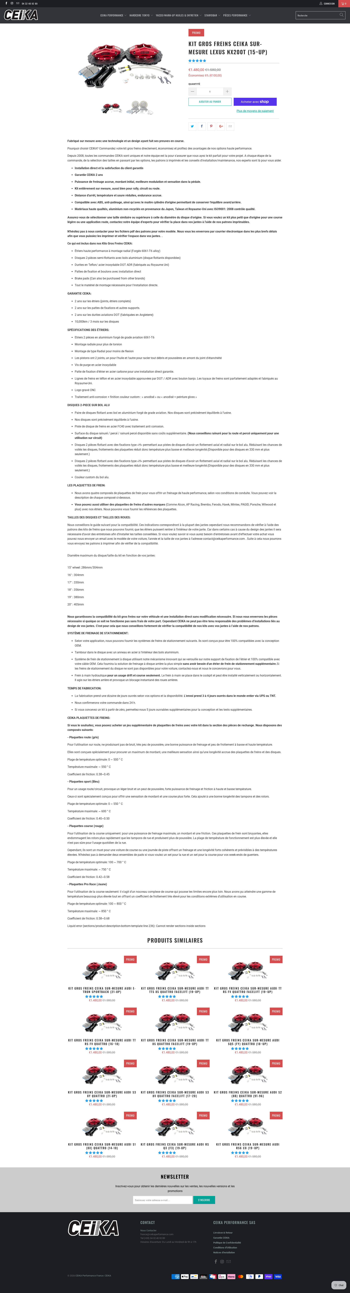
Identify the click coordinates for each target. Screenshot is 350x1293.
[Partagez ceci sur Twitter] (192, 126)
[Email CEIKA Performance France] (17, 3)
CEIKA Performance (111, 15)
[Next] (178, 62)
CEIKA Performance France (89, 1275)
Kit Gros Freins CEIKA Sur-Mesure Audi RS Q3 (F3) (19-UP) (175, 1125)
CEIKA (108, 1275)
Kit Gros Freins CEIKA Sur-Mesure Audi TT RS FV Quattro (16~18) (102, 1021)
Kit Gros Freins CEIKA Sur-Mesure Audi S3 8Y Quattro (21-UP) (102, 1073)
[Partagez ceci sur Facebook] (202, 126)
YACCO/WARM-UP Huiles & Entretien (177, 15)
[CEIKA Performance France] (30, 14)
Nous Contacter (148, 1230)
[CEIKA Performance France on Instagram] (11, 3)
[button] (197, 60)
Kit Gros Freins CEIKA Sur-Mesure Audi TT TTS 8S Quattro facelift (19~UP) (175, 969)
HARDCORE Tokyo (140, 15)
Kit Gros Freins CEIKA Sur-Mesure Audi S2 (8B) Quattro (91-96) (248, 1073)
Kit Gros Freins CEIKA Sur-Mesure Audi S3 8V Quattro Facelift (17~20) (175, 1073)
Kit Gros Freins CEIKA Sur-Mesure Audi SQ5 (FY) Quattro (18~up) (248, 1021)
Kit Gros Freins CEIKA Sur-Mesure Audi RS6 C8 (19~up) (248, 1125)
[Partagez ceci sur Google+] (221, 126)
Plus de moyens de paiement (255, 111)
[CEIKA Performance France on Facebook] (6, 3)
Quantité (194, 84)
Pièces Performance (235, 15)
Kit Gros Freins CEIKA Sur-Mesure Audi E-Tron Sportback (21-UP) (102, 969)
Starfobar (211, 15)
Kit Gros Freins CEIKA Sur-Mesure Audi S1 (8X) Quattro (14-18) (102, 1125)
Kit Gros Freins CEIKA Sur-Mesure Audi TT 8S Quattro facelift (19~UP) (175, 1021)
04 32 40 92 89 (30, 3)
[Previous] (73, 62)
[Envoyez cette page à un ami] (230, 126)
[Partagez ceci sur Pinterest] (211, 126)
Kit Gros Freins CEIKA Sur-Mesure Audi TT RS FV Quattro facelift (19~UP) (248, 969)
